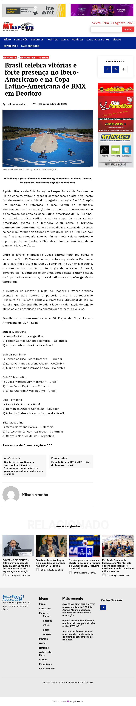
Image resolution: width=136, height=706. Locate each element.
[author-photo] (4, 575)
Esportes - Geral (34, 57)
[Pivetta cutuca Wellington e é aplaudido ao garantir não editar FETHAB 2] (51, 546)
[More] (124, 69)
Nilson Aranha (16, 104)
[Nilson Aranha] (10, 494)
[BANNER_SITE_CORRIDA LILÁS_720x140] (102, 10)
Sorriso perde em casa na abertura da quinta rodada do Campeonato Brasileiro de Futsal (84, 564)
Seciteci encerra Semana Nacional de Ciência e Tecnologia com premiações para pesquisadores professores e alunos (23, 468)
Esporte (10, 57)
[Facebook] (107, 69)
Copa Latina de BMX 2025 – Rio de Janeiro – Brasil (70, 464)
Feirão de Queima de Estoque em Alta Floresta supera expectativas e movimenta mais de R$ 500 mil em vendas (118, 565)
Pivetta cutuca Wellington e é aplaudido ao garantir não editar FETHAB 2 (50, 563)
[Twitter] (115, 69)
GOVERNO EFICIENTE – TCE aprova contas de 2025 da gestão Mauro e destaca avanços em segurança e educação (16, 565)
